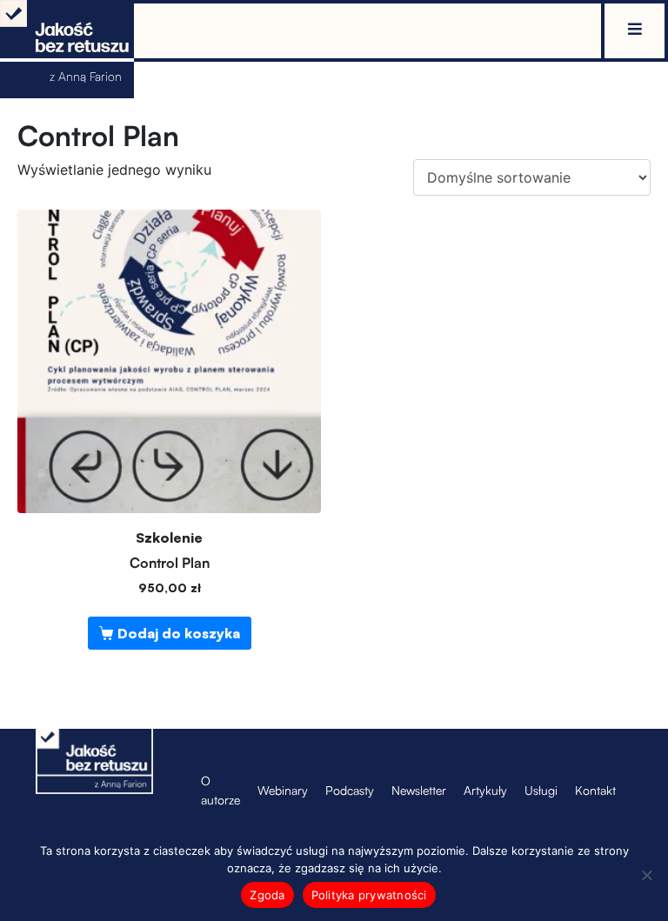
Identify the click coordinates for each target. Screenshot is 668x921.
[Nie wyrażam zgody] (646, 875)
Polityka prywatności (369, 895)
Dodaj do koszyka (178, 633)
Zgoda (267, 895)
